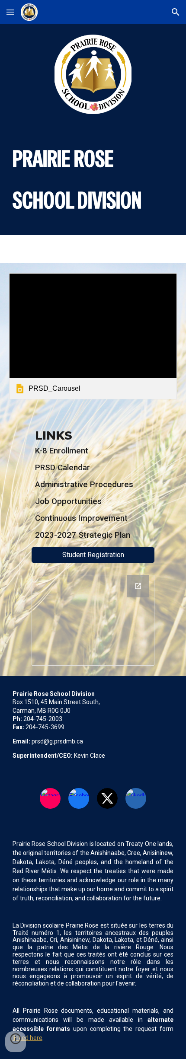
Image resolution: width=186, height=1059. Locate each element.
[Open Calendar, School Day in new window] (138, 586)
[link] (93, 336)
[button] (10, 12)
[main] (93, 180)
